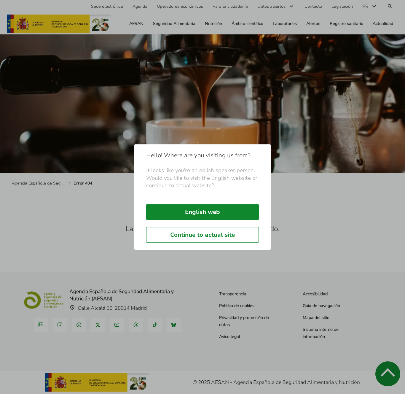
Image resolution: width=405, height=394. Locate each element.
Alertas (313, 23)
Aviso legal (229, 336)
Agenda (140, 6)
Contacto (313, 6)
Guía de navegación (321, 306)
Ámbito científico (247, 23)
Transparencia (232, 294)
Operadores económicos (180, 6)
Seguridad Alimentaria (174, 23)
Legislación (342, 6)
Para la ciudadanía (230, 6)
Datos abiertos (271, 6)
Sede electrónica (107, 6)
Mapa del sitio (316, 317)
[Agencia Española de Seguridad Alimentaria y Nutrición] (59, 24)
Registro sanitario (346, 23)
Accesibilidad (315, 294)
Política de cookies (236, 306)
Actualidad (383, 23)
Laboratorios (285, 23)
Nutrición (213, 23)
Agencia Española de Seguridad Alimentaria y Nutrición (38, 183)
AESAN (136, 23)
